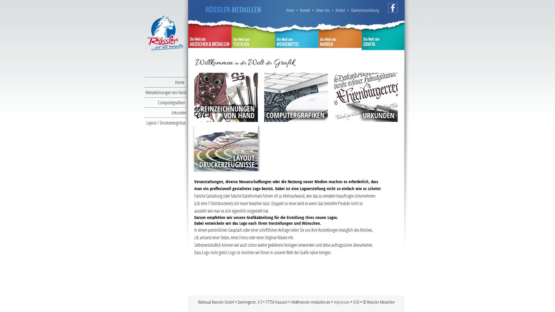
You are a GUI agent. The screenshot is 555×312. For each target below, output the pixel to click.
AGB (356, 302)
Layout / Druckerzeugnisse (167, 123)
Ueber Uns (323, 10)
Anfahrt (340, 10)
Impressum (342, 302)
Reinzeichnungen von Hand (167, 92)
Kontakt (305, 10)
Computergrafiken (173, 102)
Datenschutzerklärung (364, 10)
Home (181, 82)
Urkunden (179, 112)
